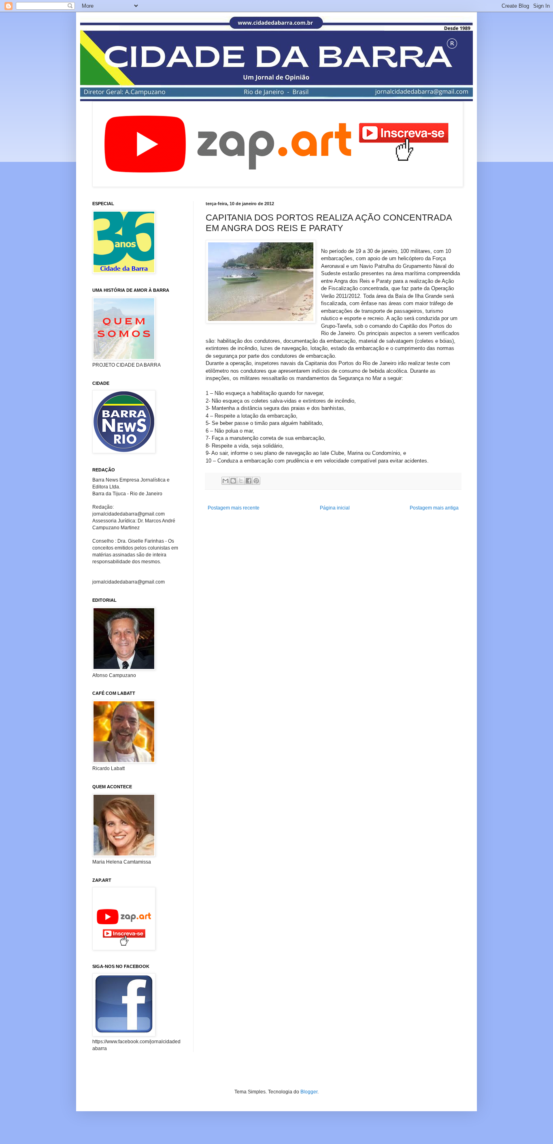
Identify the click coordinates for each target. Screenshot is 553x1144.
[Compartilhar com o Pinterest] (256, 481)
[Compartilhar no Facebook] (249, 481)
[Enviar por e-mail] (225, 481)
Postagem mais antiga (434, 508)
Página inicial (335, 508)
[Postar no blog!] (233, 481)
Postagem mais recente (233, 508)
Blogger (308, 1092)
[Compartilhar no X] (241, 481)
